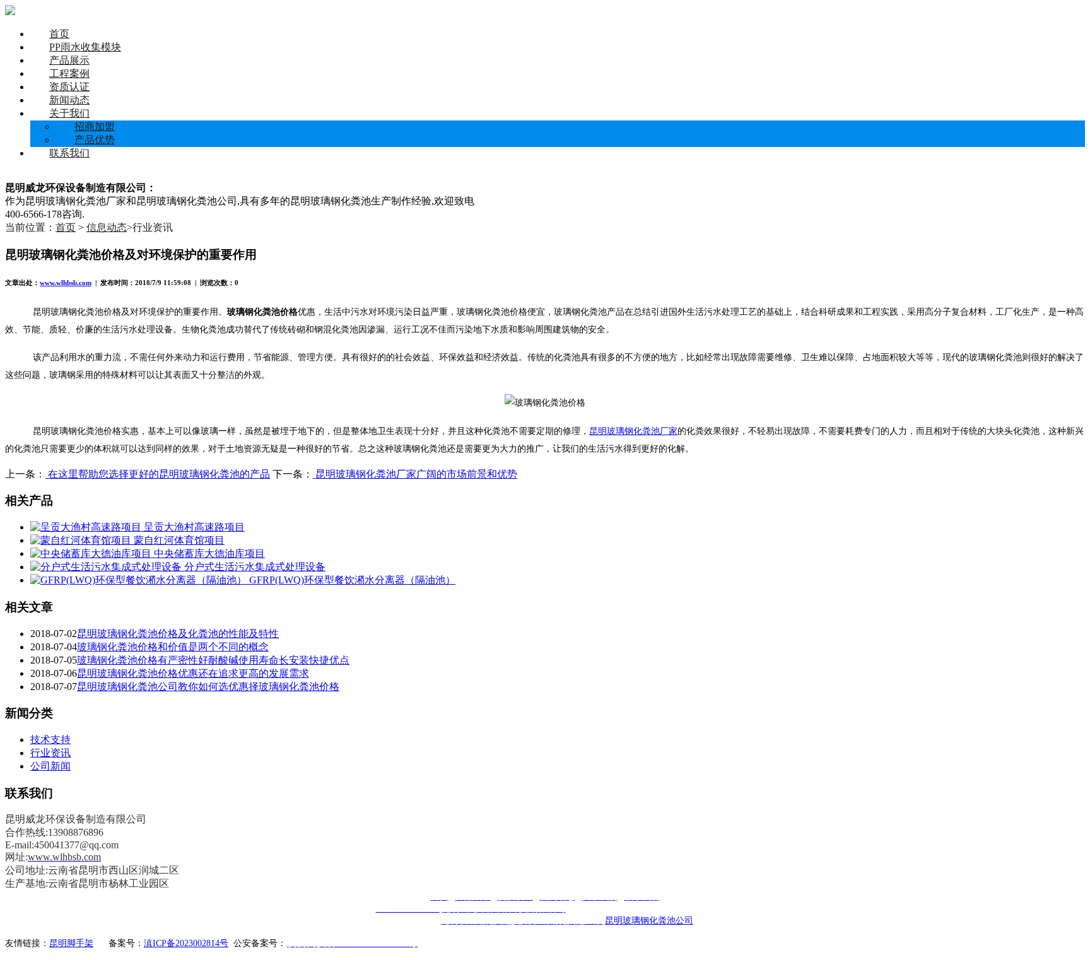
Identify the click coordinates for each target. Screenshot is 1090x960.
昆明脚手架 (71, 943)
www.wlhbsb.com (65, 282)
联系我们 (69, 153)
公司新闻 (50, 766)
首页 (59, 33)
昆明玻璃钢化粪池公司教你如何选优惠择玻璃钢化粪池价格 (208, 686)
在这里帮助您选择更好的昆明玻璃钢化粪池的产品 (157, 474)
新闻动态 (69, 100)
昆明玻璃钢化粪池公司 (649, 920)
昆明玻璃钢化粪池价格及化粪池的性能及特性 (178, 633)
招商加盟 (94, 126)
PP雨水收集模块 (85, 47)
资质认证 (69, 86)
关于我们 (69, 113)
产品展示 (69, 60)
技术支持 (50, 739)
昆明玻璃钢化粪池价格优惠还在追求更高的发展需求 (193, 673)
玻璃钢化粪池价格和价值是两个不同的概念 (173, 646)
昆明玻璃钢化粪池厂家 (633, 431)
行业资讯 (50, 752)
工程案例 (69, 73)
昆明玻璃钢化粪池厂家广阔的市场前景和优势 (415, 474)
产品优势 (94, 139)
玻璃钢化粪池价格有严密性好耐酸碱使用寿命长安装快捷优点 (213, 660)
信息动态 (106, 227)
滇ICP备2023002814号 (186, 943)
